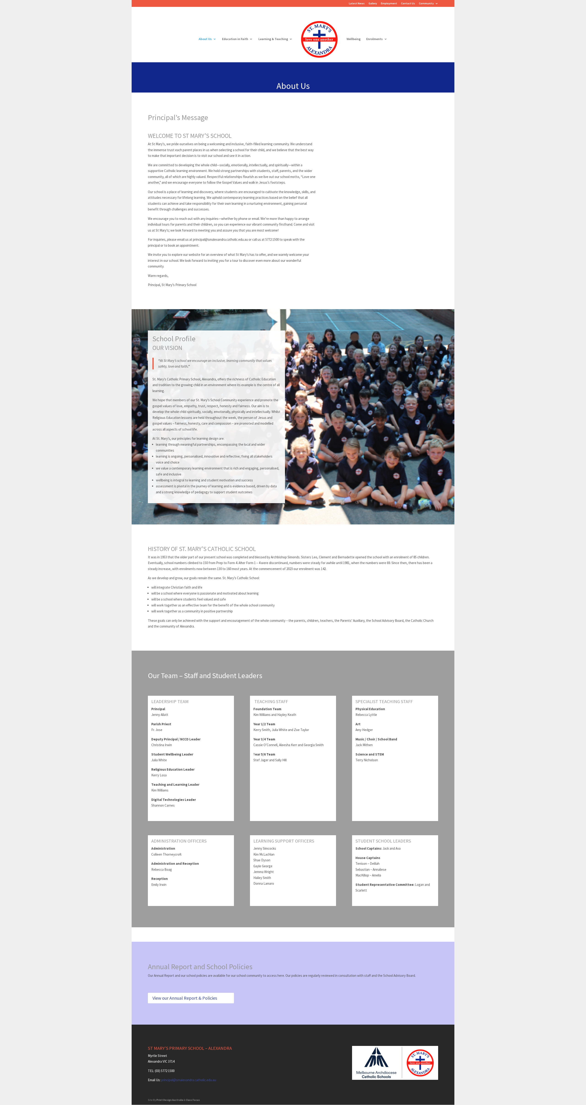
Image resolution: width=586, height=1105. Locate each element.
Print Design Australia (169, 1100)
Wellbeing (354, 39)
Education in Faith (235, 39)
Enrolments (374, 39)
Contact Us (408, 3)
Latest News (357, 3)
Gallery (373, 3)
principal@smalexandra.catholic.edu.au (188, 1080)
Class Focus (193, 1100)
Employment (389, 3)
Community (426, 3)
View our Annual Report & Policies (184, 998)
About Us (205, 39)
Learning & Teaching (273, 39)
